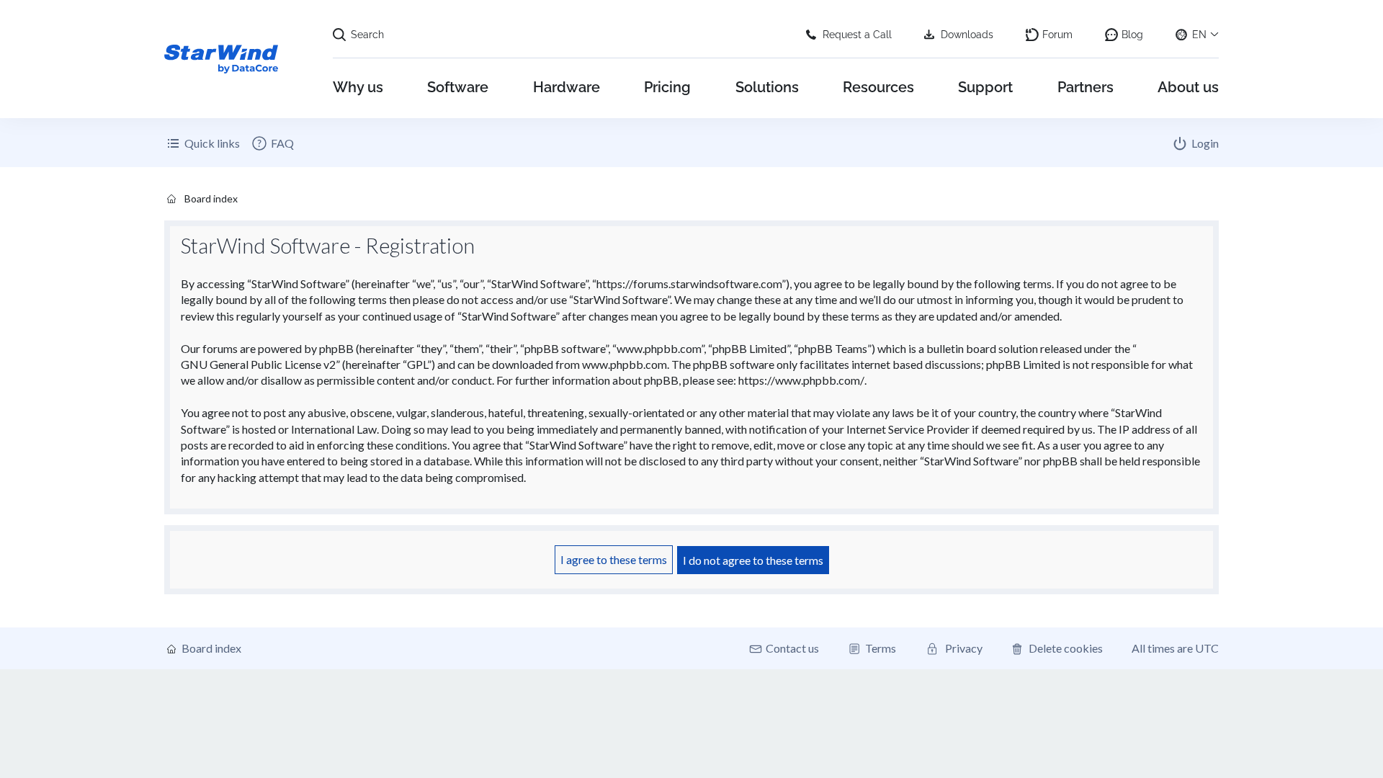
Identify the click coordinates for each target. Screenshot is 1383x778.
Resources (878, 87)
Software (457, 87)
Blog (1132, 34)
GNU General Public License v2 (258, 364)
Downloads (967, 34)
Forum (1057, 34)
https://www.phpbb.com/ (801, 380)
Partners (1085, 87)
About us (1188, 87)
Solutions (767, 87)
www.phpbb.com (624, 364)
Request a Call (857, 34)
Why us (358, 87)
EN (1199, 34)
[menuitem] (272, 143)
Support (985, 87)
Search (367, 34)
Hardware (566, 87)
